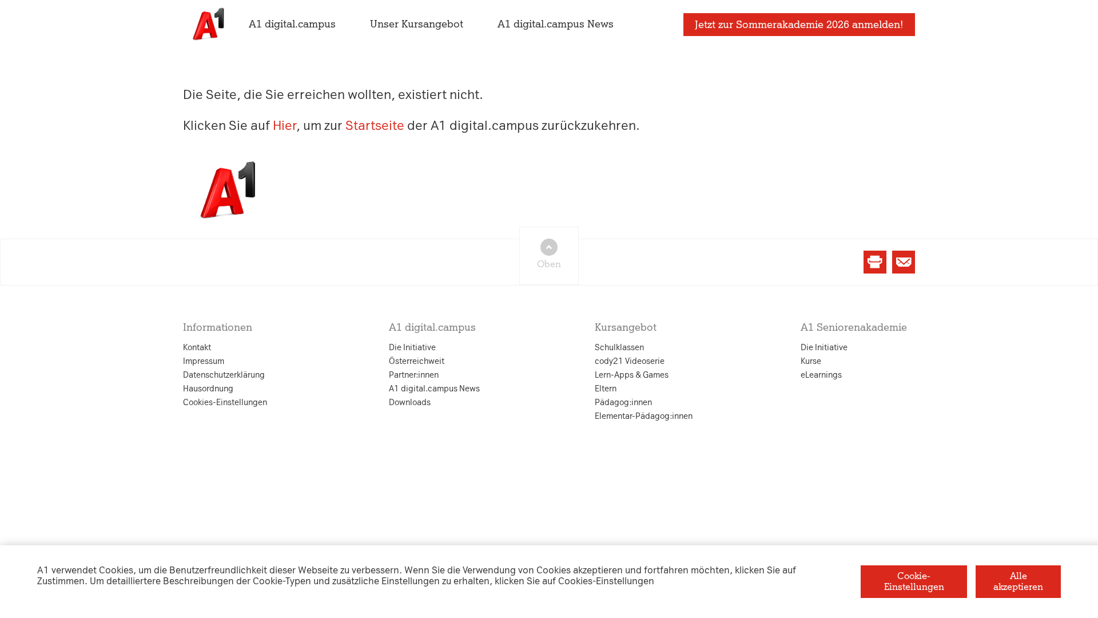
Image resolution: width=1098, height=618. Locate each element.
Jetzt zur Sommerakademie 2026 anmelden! (799, 24)
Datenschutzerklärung (433, 195)
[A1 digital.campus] (207, 24)
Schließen (365, 440)
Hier (284, 125)
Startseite (374, 125)
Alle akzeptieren (1018, 581)
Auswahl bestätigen (611, 440)
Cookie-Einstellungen (914, 581)
